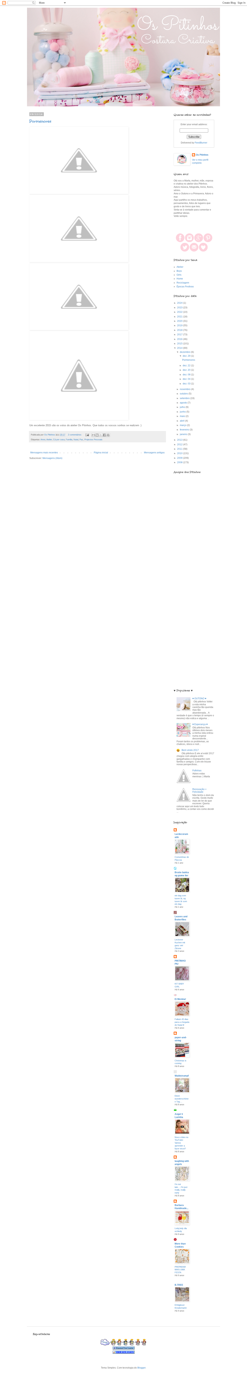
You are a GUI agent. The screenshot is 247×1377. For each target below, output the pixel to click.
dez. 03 (187, 383)
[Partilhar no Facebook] (104, 435)
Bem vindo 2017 (190, 750)
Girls (179, 274)
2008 (180, 462)
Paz (81, 439)
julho (183, 407)
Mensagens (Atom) (52, 458)
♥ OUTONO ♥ (199, 698)
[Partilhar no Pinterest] (108, 435)
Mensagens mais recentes (44, 452)
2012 (180, 444)
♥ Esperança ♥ (200, 724)
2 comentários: (75, 435)
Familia (69, 439)
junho (183, 411)
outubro (184, 393)
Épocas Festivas (185, 286)
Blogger (141, 1367)
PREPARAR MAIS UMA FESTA (180, 1270)
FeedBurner (201, 142)
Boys (179, 271)
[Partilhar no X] (101, 435)
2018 (180, 330)
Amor (43, 439)
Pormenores (40, 121)
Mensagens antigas (154, 452)
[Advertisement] (194, 570)
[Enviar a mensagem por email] (93, 435)
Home (180, 278)
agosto (184, 402)
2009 (180, 458)
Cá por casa (59, 439)
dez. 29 (187, 356)
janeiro (184, 434)
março (183, 425)
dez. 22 (187, 365)
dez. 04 (187, 379)
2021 (180, 316)
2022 (180, 312)
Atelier (49, 439)
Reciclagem (183, 282)
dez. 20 (187, 370)
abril (182, 420)
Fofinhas (196, 770)
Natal (76, 439)
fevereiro (185, 429)
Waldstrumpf (182, 1075)
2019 (180, 325)
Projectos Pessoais (93, 439)
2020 (180, 321)
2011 (180, 449)
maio (183, 416)
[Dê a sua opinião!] (97, 435)
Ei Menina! (180, 999)
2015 (180, 343)
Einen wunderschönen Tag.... (182, 1099)
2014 (180, 348)
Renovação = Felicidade (199, 790)
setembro (185, 398)
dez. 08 (187, 374)
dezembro (185, 352)
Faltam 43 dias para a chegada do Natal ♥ (182, 1022)
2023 (180, 307)
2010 (180, 453)
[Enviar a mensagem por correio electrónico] (87, 435)
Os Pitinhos (202, 154)
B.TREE (179, 1285)
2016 (180, 339)
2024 (180, 303)
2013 (180, 440)
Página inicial (101, 452)
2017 (180, 334)
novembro (185, 389)
